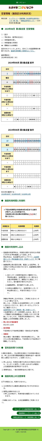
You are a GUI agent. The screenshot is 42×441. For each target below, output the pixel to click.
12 (32, 73)
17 (7, 140)
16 (40, 73)
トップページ (13, 18)
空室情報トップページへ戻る (28, 413)
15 (38, 73)
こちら (31, 214)
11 (30, 73)
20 (18, 140)
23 (24, 140)
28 (34, 140)
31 (40, 140)
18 (14, 140)
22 (22, 140)
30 (38, 140)
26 (30, 140)
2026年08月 (5, 194)
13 (34, 73)
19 (16, 140)
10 (28, 73)
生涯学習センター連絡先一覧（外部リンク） (19, 310)
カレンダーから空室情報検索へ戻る (26, 409)
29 (36, 140)
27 (32, 140)
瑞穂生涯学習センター (28, 21)
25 (28, 140)
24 (26, 140)
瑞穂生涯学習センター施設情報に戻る (25, 417)
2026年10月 (26, 194)
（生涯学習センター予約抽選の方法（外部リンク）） (21, 258)
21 (20, 140)
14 (36, 73)
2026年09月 (16, 194)
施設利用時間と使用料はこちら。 (23, 51)
